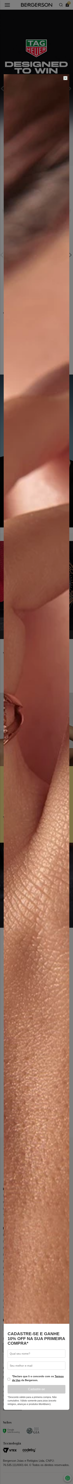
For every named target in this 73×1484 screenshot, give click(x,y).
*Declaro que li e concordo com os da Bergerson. (38, 1378)
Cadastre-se (36, 1389)
